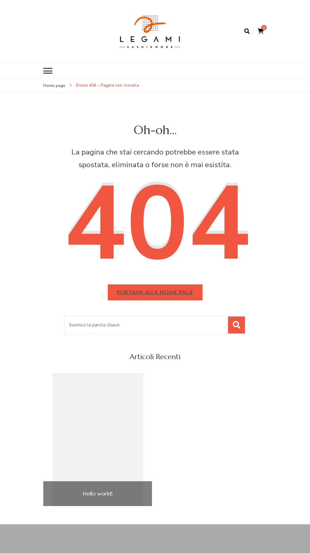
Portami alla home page (155, 292)
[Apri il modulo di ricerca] (247, 31)
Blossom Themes (223, 534)
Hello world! (98, 493)
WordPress (158, 542)
